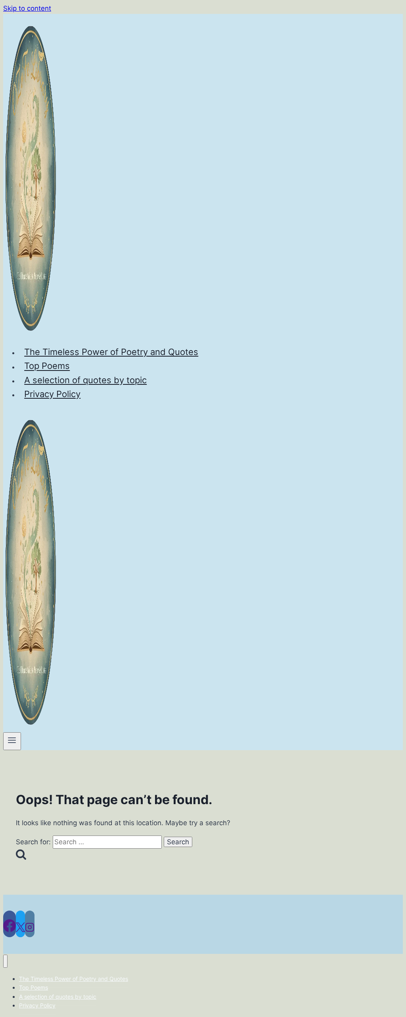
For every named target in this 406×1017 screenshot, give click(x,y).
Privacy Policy (52, 394)
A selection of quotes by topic (85, 380)
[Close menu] (5, 961)
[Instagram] (29, 924)
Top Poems (47, 366)
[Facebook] (9, 924)
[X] (20, 924)
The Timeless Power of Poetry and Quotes (111, 352)
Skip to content (27, 8)
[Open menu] (12, 741)
